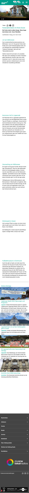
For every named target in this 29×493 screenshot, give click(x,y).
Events (3, 426)
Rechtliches (4, 451)
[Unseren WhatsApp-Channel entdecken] (23, 473)
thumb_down (20, 489)
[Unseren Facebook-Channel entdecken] (25, 473)
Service (3, 434)
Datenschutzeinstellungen (7, 473)
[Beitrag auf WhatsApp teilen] (7, 25)
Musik (2, 430)
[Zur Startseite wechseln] (4, 3)
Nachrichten (4, 418)
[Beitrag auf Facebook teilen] (10, 25)
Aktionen (3, 422)
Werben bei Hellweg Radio (8, 447)
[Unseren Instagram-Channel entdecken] (27, 473)
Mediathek (4, 438)
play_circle (23, 489)
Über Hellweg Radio (6, 443)
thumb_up (26, 489)
